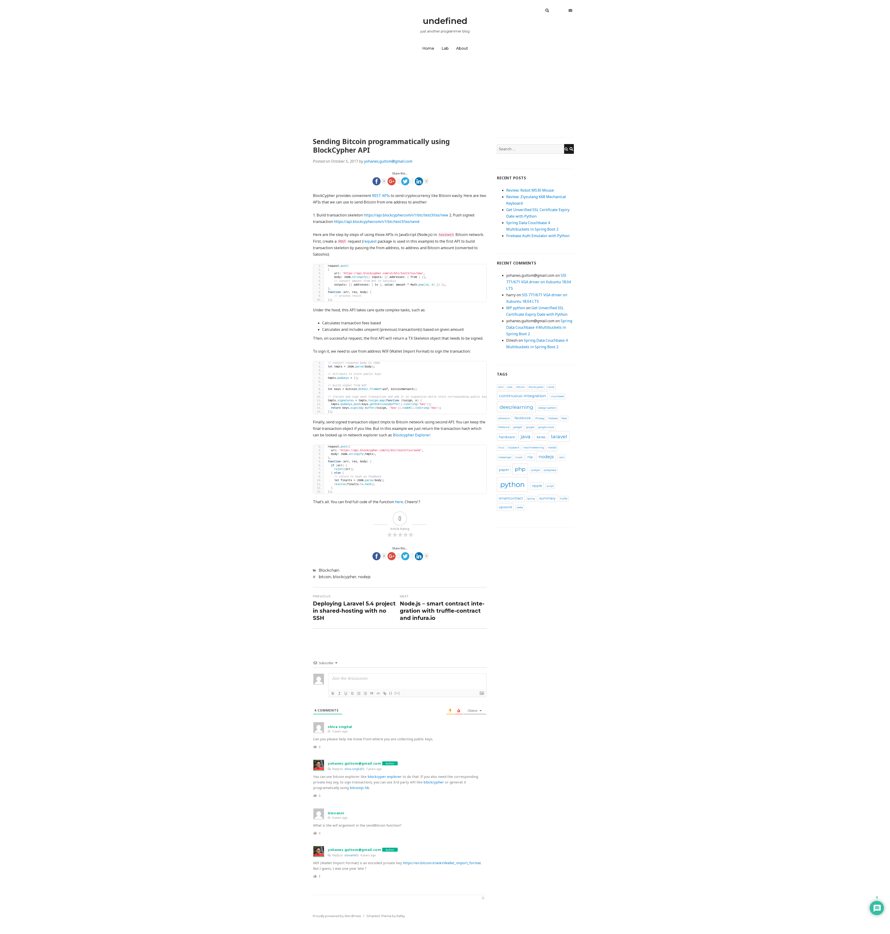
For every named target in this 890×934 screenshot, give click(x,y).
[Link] (384, 693)
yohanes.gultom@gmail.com (388, 161)
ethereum (504, 418)
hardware (507, 437)
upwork (505, 507)
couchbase (557, 396)
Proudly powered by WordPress (337, 916)
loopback (513, 447)
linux (501, 447)
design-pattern (547, 407)
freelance (503, 427)
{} (390, 693)
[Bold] (333, 693)
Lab (445, 48)
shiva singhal (353, 769)
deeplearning (516, 407)
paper (504, 470)
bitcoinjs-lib (359, 787)
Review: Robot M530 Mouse (530, 190)
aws (510, 387)
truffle (563, 498)
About (462, 48)
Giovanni (350, 855)
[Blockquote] (372, 693)
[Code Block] (378, 693)
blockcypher (344, 577)
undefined (445, 21)
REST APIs (381, 195)
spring (531, 498)
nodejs (364, 577)
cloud (550, 387)
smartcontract (511, 498)
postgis (535, 470)
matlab (552, 447)
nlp (530, 457)
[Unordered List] (365, 693)
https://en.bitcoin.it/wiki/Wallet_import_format (442, 862)
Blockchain (329, 570)
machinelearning (533, 447)
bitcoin (325, 577)
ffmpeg (539, 418)
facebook (523, 418)
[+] (397, 693)
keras (541, 437)
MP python (515, 307)
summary (547, 498)
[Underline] (346, 693)
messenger (505, 457)
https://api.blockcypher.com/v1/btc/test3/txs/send (376, 221)
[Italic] (339, 693)
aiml (501, 387)
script (550, 486)
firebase (553, 418)
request (370, 241)
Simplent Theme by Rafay (385, 916)
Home (428, 48)
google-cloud (546, 427)
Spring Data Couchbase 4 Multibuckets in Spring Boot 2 (539, 327)
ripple (537, 486)
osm (561, 457)
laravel (559, 436)
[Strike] (352, 693)
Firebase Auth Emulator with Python (537, 235)
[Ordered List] (359, 693)
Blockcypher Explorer (411, 435)
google (530, 427)
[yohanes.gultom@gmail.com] (570, 10)
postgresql (550, 470)
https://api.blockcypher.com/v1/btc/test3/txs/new (406, 215)
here (399, 501)
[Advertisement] (445, 87)
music (519, 457)
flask (564, 418)
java (526, 436)
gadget (517, 427)
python (512, 484)
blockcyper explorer (385, 776)
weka (520, 507)
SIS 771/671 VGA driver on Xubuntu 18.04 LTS (538, 282)
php (520, 469)
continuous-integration (522, 395)
